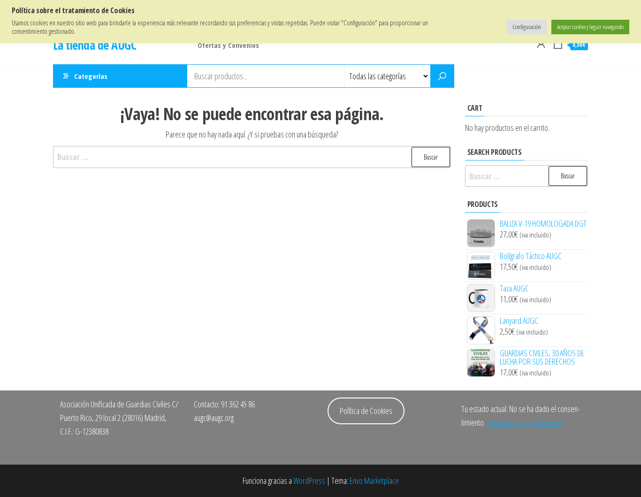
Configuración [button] (526, 27)
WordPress (309, 480)
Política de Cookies (366, 410)
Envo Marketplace (374, 480)
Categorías (90, 76)
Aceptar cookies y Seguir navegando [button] (590, 27)
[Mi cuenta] (541, 43)
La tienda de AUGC (94, 45)
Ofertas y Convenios (228, 45)
